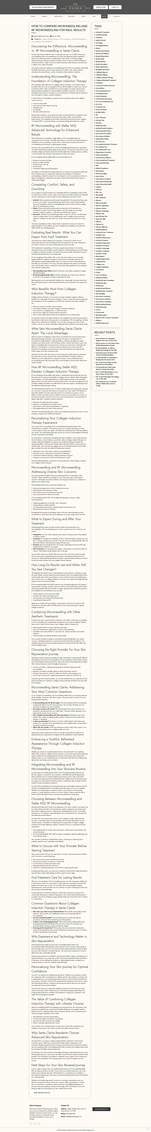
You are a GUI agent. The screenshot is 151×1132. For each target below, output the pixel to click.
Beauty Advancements (102, 51)
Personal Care (100, 142)
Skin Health (99, 195)
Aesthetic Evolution (102, 240)
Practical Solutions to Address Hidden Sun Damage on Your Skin (106, 349)
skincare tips (100, 214)
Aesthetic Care (100, 235)
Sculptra (98, 187)
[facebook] (31, 1124)
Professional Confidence (103, 158)
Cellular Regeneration (102, 259)
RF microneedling (65, 39)
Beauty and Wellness (102, 53)
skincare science (101, 208)
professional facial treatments (105, 160)
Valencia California (101, 227)
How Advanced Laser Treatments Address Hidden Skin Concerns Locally (106, 384)
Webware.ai (90, 1130)
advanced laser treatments (104, 232)
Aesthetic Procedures (102, 246)
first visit (99, 104)
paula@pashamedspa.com (75, 1084)
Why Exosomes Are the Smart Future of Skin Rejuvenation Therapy (107, 344)
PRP (97, 166)
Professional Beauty (102, 155)
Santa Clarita (100, 176)
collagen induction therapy (50, 39)
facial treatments (101, 96)
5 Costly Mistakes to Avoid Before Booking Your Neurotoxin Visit (106, 359)
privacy (98, 310)
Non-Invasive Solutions (103, 136)
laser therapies (101, 118)
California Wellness (102, 75)
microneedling (35, 42)
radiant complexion (102, 168)
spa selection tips (101, 216)
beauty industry (100, 61)
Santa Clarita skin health (103, 184)
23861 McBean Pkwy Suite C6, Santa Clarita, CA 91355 (73, 1110)
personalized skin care (103, 150)
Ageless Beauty (100, 40)
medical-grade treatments (104, 291)
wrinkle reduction (101, 230)
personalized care (101, 147)
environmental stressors (103, 91)
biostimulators (100, 256)
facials (98, 272)
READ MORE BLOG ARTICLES (42, 1093)
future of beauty (101, 110)
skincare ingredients (102, 206)
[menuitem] (32, 16)
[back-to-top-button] (147, 1129)
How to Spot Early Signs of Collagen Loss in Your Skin (107, 378)
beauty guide (100, 59)
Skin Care (99, 192)
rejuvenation (100, 171)
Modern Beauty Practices (103, 131)
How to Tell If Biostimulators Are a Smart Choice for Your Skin (107, 373)
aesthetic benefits (101, 35)
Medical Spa (99, 286)
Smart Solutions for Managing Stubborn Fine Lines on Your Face (106, 339)
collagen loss (100, 264)
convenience (100, 270)
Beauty (98, 48)
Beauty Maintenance (102, 67)
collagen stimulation (102, 267)
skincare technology (102, 211)
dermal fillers (100, 88)
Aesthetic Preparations (103, 243)
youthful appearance (102, 323)
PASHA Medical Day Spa (103, 304)
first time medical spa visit (104, 101)
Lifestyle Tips (100, 120)
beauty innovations (102, 64)
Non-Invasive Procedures (103, 134)
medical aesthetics (102, 278)
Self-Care (99, 190)
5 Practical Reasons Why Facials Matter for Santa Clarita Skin (106, 368)
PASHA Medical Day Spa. (70, 1130)
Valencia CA (99, 224)
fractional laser (101, 107)
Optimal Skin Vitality (102, 139)
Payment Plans (100, 7)
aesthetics (99, 37)
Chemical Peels (100, 262)
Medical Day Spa (101, 126)
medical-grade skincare (103, 288)
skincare (98, 200)
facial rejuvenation (102, 93)
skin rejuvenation (47, 42)
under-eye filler (101, 219)
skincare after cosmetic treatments (107, 318)
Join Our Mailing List (101, 1109)
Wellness (98, 320)
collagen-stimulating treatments (106, 80)
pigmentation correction (103, 152)
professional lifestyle (102, 163)
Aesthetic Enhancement (103, 238)
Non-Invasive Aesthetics (103, 299)
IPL (97, 115)
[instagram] (40, 1124)
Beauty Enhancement (102, 56)
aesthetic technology (102, 248)
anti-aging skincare (102, 45)
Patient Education (101, 307)
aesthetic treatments (102, 251)
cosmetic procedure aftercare (105, 85)
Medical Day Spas (101, 283)
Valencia (98, 222)
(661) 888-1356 (70, 1114)
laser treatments (101, 275)
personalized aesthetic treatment (106, 144)
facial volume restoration (104, 99)
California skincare (102, 72)
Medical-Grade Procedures (104, 128)
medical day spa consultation (105, 280)
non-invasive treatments (103, 302)
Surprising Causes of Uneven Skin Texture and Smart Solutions (106, 354)
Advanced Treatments (102, 32)
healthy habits (100, 112)
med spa (98, 123)
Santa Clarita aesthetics (79, 39)
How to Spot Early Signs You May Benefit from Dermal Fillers (106, 363)
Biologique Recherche (102, 69)
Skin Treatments (101, 198)
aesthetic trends (101, 254)
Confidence (99, 83)
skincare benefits (101, 203)
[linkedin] (36, 1124)
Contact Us (115, 7)
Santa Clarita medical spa (104, 182)
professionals (100, 312)
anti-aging (99, 43)
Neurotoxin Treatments (103, 296)
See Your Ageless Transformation (43, 7)
